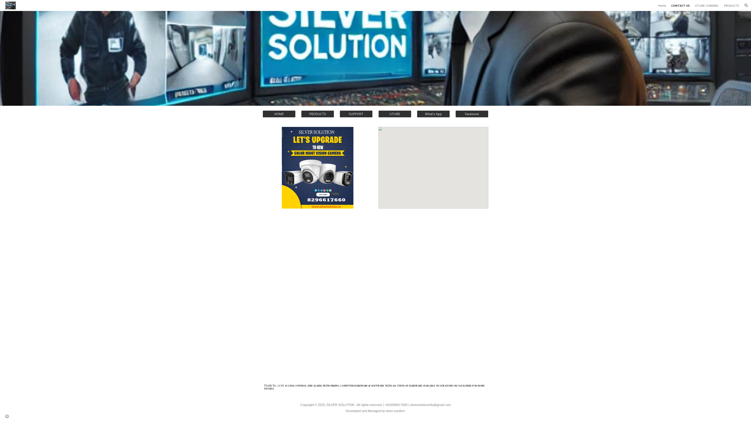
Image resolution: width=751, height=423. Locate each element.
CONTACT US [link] (680, 5)
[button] (746, 5)
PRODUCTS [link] (731, 5)
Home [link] (662, 5)
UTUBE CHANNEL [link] (707, 5)
